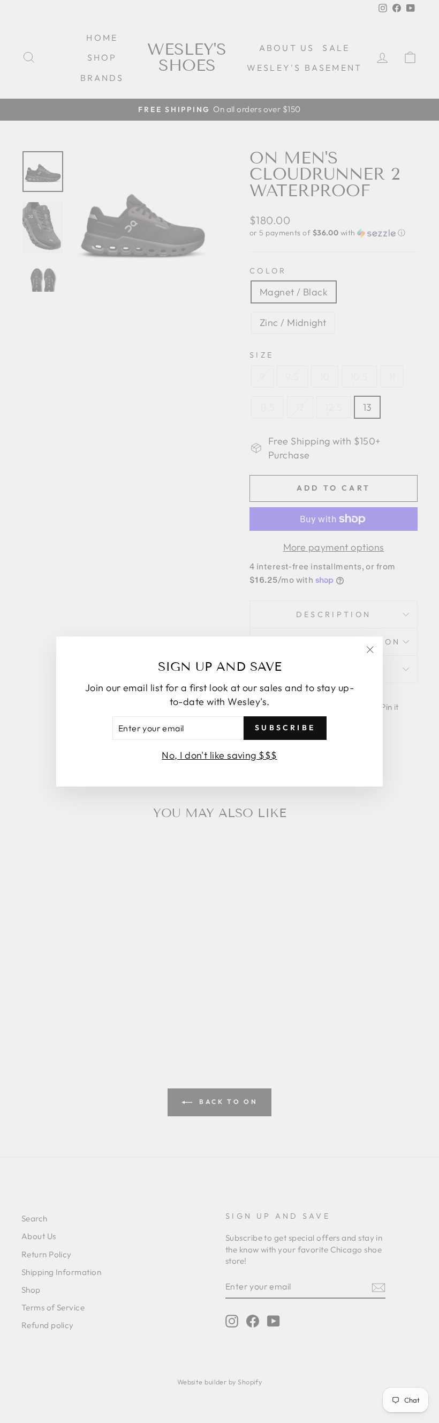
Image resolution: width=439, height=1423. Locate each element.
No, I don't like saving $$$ (219, 755)
